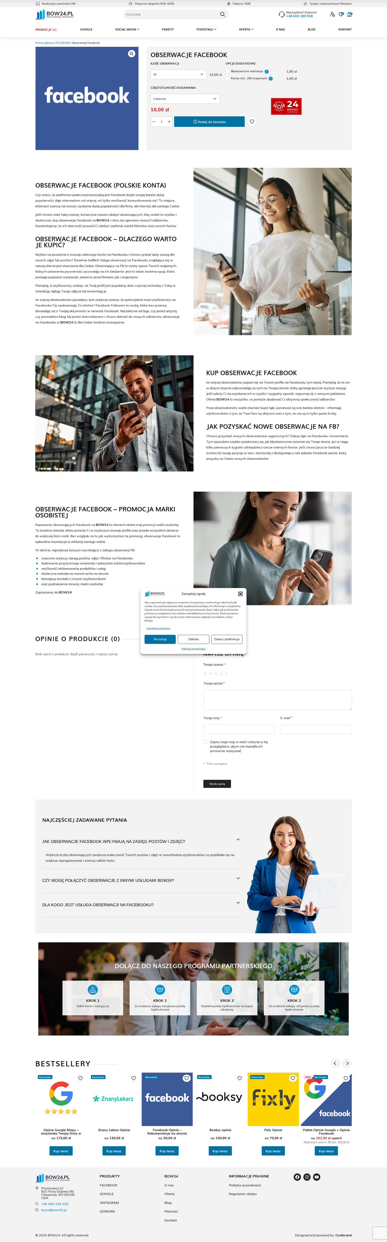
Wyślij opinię (217, 783)
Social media (125, 29)
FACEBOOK (63, 43)
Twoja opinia (214, 683)
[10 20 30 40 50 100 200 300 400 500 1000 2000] (179, 74)
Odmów (193, 639)
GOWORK (107, 1211)
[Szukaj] (222, 14)
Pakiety (168, 29)
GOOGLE (106, 1193)
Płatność (171, 1211)
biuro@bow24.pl (54, 1209)
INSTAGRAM (109, 1202)
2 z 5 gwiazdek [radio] (211, 673)
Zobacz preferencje (226, 639)
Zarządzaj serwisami (158, 628)
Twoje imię (212, 718)
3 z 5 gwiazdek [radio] (216, 673)
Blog (312, 29)
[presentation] (335, 1063)
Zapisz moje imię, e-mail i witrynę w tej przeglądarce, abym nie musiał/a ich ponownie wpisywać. (239, 746)
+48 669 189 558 (54, 1203)
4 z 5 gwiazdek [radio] (221, 673)
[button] (240, 594)
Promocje (43, 29)
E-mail (286, 718)
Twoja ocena (214, 664)
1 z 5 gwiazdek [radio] (205, 673)
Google (86, 29)
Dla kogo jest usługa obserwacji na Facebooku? (98, 905)
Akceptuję (160, 639)
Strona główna (44, 43)
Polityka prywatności (193, 648)
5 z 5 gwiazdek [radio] (226, 673)
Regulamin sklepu (243, 1193)
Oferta (244, 29)
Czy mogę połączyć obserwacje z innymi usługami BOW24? (108, 880)
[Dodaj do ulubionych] (252, 121)
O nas (280, 29)
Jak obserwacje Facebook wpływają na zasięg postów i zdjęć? (113, 841)
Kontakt (345, 29)
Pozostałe (205, 29)
